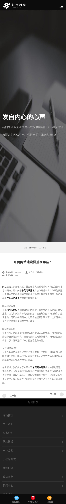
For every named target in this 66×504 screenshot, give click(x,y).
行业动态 (23, 248)
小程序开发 (9, 459)
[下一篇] (62, 394)
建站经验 (33, 248)
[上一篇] (4, 396)
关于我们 (8, 424)
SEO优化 (8, 450)
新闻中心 (8, 485)
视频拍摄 (8, 468)
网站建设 (6, 287)
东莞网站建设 (28, 290)
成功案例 (8, 477)
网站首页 (8, 415)
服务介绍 (8, 433)
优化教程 (42, 248)
